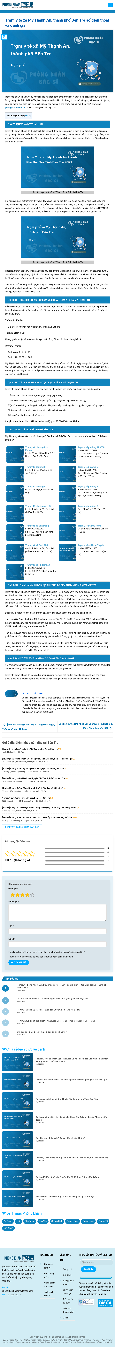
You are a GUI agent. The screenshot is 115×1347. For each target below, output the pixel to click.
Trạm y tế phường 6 (88, 467)
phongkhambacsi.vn (15, 107)
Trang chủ (67, 1269)
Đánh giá (13, 889)
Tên (11, 926)
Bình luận (13, 902)
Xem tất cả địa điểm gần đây (22, 827)
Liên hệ (66, 1318)
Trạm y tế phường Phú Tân (91, 447)
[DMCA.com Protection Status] (105, 1302)
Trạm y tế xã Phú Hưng (89, 525)
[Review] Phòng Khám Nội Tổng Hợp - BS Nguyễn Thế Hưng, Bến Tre (33, 768)
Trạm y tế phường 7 (88, 506)
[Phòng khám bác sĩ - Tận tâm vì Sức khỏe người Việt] (18, 5)
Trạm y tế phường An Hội (38, 506)
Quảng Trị (103, 1221)
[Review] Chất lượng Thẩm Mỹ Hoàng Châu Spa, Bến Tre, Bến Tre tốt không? (37, 759)
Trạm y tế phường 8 (35, 467)
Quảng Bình (56, 1221)
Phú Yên (43, 1221)
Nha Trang (29, 1221)
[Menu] (110, 5)
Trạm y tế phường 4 (35, 486)
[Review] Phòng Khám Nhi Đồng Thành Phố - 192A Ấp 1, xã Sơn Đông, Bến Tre (37, 817)
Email (11, 939)
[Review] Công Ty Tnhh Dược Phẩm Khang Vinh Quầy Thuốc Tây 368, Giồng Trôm (39, 807)
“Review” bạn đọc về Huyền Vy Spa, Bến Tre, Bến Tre (26, 798)
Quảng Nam (72, 1221)
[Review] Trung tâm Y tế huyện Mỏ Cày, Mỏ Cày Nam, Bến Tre (30, 749)
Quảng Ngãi (88, 1221)
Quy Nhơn (8, 1228)
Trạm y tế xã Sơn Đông (37, 525)
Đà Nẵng (8, 1221)
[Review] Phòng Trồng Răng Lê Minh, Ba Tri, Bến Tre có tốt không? (32, 788)
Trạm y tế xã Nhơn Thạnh (91, 545)
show (27, 116)
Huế (18, 1221)
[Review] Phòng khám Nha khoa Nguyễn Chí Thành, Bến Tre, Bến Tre (33, 778)
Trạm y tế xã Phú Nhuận (37, 565)
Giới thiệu (67, 1275)
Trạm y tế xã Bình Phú (36, 545)
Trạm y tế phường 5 (88, 486)
